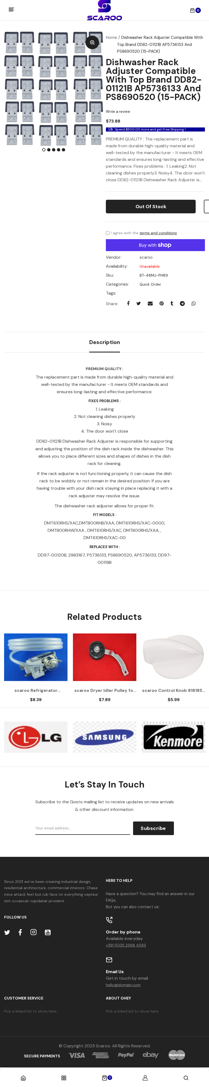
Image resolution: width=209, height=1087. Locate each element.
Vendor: (113, 257)
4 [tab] (59, 150)
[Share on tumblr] (171, 303)
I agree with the (144, 232)
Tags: (111, 293)
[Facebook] (20, 932)
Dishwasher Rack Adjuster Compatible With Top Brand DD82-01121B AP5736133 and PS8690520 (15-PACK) (154, 80)
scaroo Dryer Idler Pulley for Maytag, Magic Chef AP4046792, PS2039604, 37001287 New (104, 690)
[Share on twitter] (138, 303)
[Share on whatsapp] (194, 303)
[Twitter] (7, 932)
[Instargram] (33, 932)
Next (190, 670)
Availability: (117, 266)
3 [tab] (54, 150)
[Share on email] (150, 303)
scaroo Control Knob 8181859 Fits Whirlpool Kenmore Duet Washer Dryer (173, 690)
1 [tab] (44, 150)
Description (104, 342)
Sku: (110, 275)
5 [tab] (64, 150)
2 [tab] (49, 150)
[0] (104, 1078)
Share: (112, 304)
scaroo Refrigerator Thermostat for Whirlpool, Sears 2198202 (35, 690)
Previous (19, 670)
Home (111, 37)
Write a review (118, 111)
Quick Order (150, 284)
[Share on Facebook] (128, 303)
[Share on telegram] (182, 303)
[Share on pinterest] (161, 303)
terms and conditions (158, 232)
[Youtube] (48, 932)
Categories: (117, 284)
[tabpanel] (53, 89)
